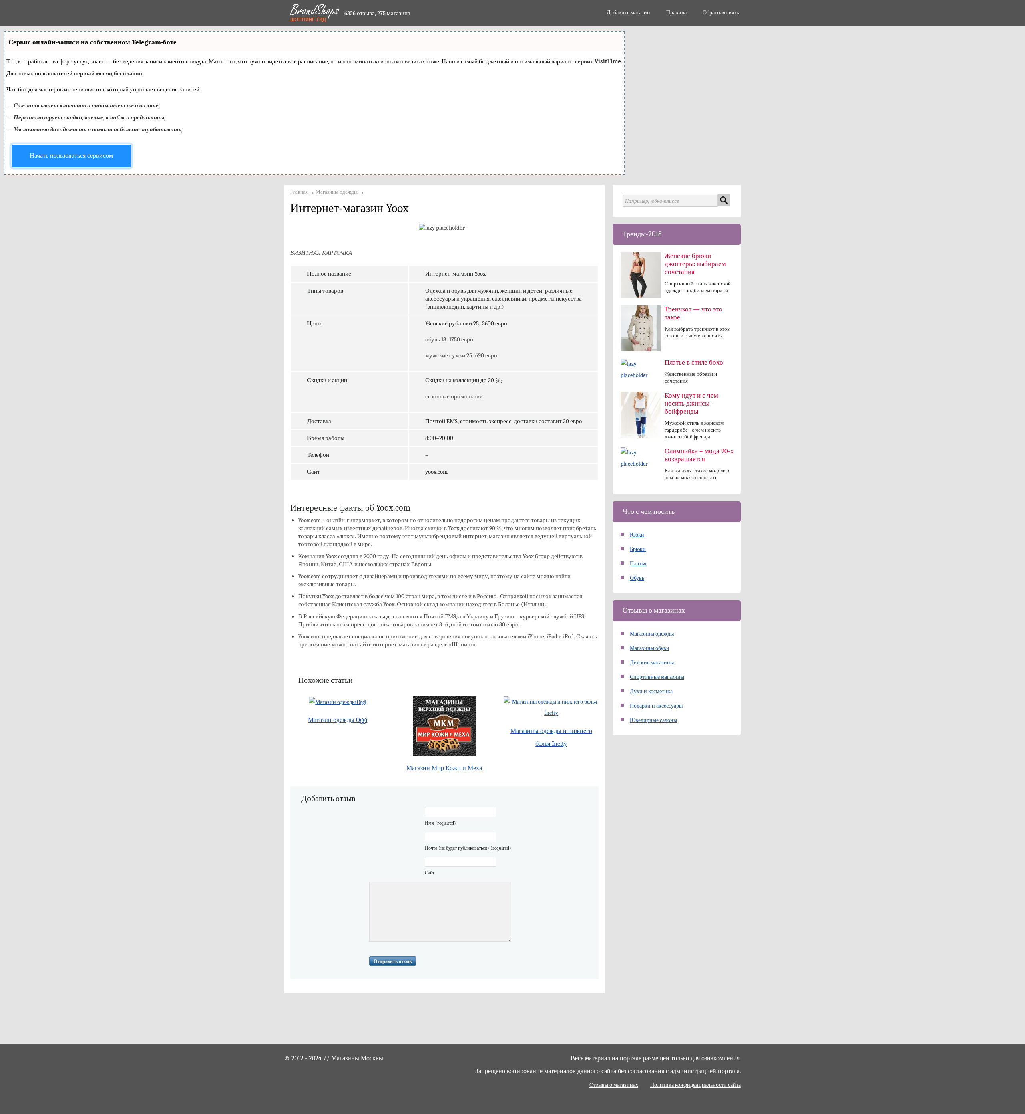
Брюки (638, 549)
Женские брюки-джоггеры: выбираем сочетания (695, 264)
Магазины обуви (649, 648)
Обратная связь (721, 12)
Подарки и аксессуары (656, 705)
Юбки (637, 534)
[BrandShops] (313, 12)
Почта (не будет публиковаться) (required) (468, 848)
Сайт (429, 873)
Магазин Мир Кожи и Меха (444, 768)
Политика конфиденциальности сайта (695, 1085)
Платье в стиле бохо (694, 362)
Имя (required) (440, 823)
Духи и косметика (651, 691)
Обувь (637, 578)
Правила (676, 12)
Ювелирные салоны (653, 720)
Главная (299, 192)
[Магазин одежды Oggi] (337, 702)
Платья (638, 563)
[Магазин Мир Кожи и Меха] (444, 726)
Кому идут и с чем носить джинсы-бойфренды (691, 403)
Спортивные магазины (657, 677)
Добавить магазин (628, 12)
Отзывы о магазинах (613, 1085)
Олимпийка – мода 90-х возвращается (699, 455)
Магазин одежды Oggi (337, 720)
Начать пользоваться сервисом (71, 155)
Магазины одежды (337, 192)
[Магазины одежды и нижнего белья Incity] (551, 707)
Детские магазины (652, 662)
